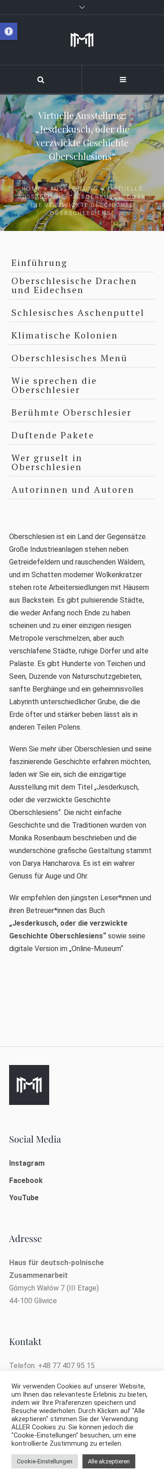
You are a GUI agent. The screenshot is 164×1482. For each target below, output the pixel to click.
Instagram (27, 1163)
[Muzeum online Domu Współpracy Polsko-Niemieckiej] (82, 40)
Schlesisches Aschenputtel (77, 312)
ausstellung (74, 188)
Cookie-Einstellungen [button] (44, 1461)
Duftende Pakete (52, 435)
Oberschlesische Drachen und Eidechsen (74, 285)
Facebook (26, 1180)
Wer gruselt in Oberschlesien (46, 462)
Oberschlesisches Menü (69, 358)
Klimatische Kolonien (64, 335)
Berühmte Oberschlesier (71, 412)
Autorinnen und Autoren (72, 489)
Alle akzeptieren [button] (109, 1461)
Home (31, 188)
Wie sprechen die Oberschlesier (54, 385)
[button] (8, 31)
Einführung (39, 262)
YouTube (24, 1197)
